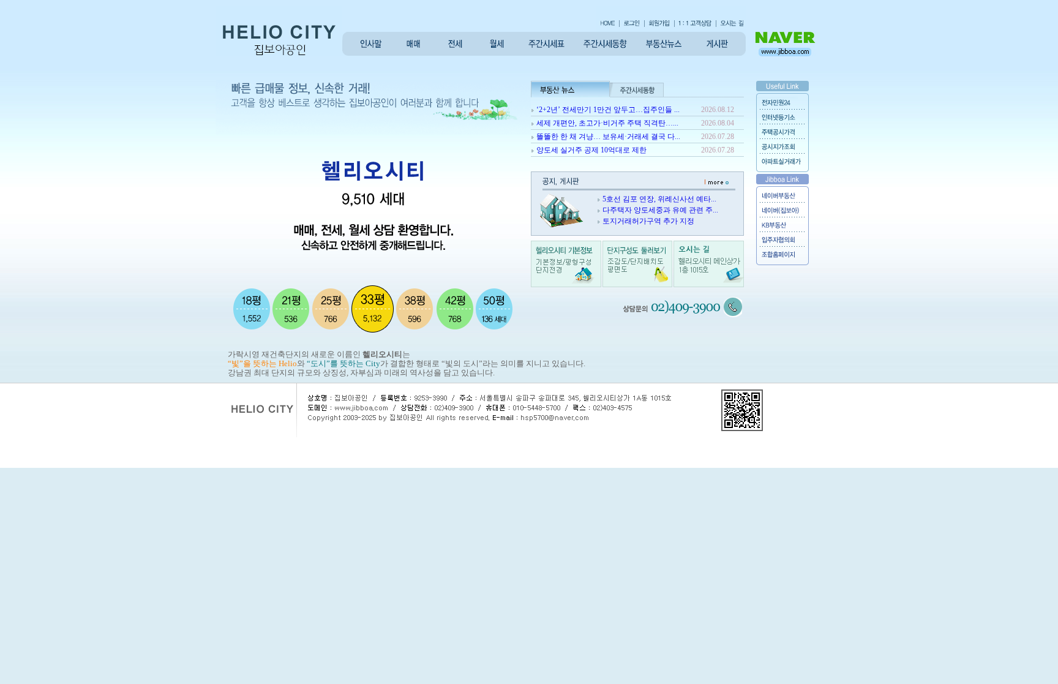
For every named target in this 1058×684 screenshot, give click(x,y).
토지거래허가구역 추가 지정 (648, 221)
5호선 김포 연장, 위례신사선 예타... (659, 199)
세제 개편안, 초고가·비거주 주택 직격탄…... (607, 123)
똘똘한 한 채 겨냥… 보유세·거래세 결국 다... (608, 136)
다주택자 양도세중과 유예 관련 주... (660, 210)
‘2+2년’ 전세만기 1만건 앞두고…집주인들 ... (608, 109)
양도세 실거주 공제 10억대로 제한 (591, 150)
